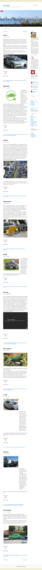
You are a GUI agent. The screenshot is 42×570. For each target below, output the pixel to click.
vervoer (6, 196)
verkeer (15, 135)
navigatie (9, 343)
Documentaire (33, 105)
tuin (11, 389)
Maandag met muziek (34, 101)
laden (25, 195)
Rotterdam (17, 80)
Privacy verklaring (14, 25)
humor (10, 286)
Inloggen (32, 133)
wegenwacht (5, 249)
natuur (13, 388)
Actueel (7, 134)
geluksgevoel (16, 504)
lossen (4, 196)
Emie (32, 118)
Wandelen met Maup (34, 124)
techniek (12, 343)
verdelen (4, 287)
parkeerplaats (9, 389)
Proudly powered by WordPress (21, 566)
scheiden (25, 286)
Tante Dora (32, 123)
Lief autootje (7, 510)
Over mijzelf (8, 25)
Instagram (32, 108)
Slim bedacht (7, 349)
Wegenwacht (7, 201)
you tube (15, 343)
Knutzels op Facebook (34, 109)
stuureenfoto (5, 505)
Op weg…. (6, 292)
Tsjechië (7, 556)
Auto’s (5, 35)
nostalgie (13, 555)
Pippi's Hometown (34, 121)
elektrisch (6, 135)
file (16, 505)
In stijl (5, 395)
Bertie (34, 84)
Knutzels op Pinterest (34, 111)
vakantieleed (21, 505)
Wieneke (32, 125)
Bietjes (37, 84)
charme (23, 555)
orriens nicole (35, 91)
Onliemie (32, 120)
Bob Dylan (6, 343)
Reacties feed (33, 135)
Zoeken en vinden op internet (21, 134)
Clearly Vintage (33, 117)
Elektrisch (6, 86)
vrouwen (23, 447)
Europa (7, 447)
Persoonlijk (14, 80)
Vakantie (6, 452)
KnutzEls (6, 5)
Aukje (34, 82)
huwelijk (22, 286)
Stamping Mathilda (34, 122)
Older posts (5, 31)
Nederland (10, 80)
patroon (21, 447)
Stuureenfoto (8, 491)
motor (24, 248)
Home (4, 25)
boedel (20, 286)
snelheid (8, 81)
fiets (22, 248)
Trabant (4, 556)
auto (3, 81)
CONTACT (20, 25)
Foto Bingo (37, 82)
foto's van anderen (11, 195)
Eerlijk (5, 254)
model (6, 81)
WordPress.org (33, 136)
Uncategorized (22, 80)
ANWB (18, 248)
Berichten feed (33, 134)
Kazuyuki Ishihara (15, 371)
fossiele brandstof (10, 135)
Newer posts (25, 31)
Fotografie (7, 80)
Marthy (32, 119)
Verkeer (5, 140)
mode (18, 447)
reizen (15, 195)
